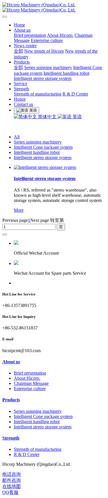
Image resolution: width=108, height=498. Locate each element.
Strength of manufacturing (37, 93)
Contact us (23, 104)
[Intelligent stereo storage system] (45, 167)
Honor (20, 99)
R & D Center (75, 93)
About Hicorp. (60, 35)
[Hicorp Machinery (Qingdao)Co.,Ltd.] (54, 7)
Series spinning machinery (48, 67)
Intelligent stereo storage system (42, 78)
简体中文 (47, 116)
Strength (21, 88)
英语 (76, 116)
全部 (18, 51)
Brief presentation (30, 35)
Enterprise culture (47, 40)
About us (22, 30)
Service (20, 83)
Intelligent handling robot (66, 73)
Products (22, 62)
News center (25, 45)
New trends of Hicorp (44, 51)
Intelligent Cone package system (43, 147)
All (17, 136)
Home (19, 24)
